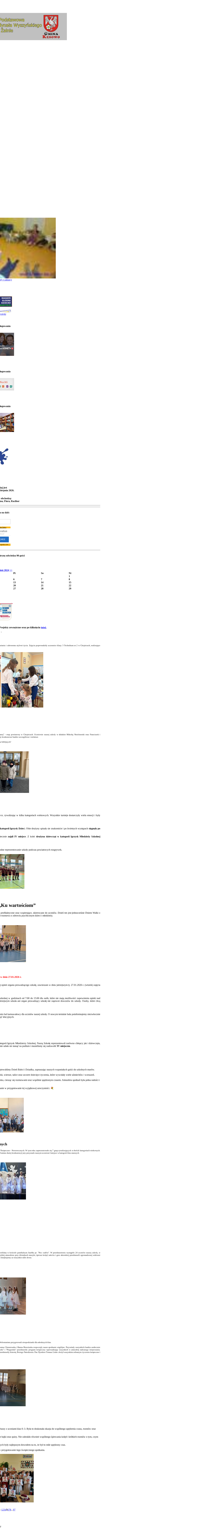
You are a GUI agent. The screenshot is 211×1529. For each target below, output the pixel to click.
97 (14, 1509)
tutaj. (43, 627)
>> (11, 570)
